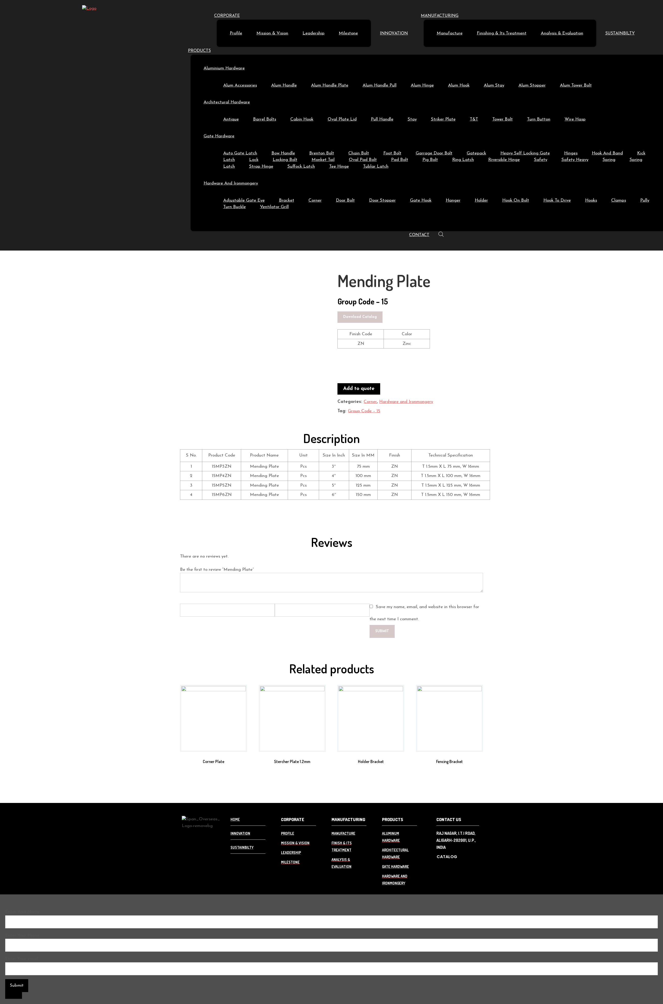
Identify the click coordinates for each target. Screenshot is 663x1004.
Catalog (447, 857)
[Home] (89, 8)
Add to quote (358, 388)
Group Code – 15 (364, 411)
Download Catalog (360, 317)
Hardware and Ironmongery (406, 402)
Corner (370, 402)
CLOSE (13, 995)
